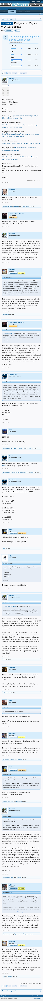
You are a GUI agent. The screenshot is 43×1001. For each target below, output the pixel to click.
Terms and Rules (37, 998)
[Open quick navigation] (40, 19)
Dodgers (11, 11)
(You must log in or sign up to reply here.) (31, 983)
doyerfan (12, 78)
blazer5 (13, 759)
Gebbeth (12, 667)
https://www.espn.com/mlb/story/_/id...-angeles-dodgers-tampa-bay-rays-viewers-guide (20, 126)
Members (27, 11)
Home (4, 11)
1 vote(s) (29, 65)
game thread (9, 30)
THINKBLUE (13, 190)
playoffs (17, 30)
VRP (10, 429)
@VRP (4, 465)
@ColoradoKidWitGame (10, 606)
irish (11, 206)
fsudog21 (24, 472)
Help (40, 996)
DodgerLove (6, 206)
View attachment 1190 (9, 333)
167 (21, 73)
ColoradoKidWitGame (16, 214)
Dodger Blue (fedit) (6, 996)
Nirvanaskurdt (6, 448)
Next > (24, 73)
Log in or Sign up (35, 1)
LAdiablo (20, 759)
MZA (10, 700)
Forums (20, 11)
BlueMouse (16, 206)
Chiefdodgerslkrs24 (16, 472)
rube (4, 548)
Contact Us (35, 996)
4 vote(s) (29, 54)
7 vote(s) (29, 48)
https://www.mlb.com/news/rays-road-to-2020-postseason (21, 143)
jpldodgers (12, 733)
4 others (30, 448)
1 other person (25, 206)
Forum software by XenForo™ (9, 998)
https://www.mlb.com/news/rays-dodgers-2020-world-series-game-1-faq (20, 117)
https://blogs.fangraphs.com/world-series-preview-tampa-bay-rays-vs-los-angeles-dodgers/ (20, 135)
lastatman (12, 270)
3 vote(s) (29, 60)
